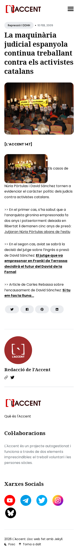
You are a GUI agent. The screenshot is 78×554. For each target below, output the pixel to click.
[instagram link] (58, 500)
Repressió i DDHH (19, 25)
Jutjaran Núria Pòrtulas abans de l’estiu (37, 231)
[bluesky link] (10, 513)
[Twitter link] (12, 377)
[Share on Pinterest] (42, 309)
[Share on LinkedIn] (57, 309)
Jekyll (58, 539)
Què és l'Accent (17, 416)
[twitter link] (42, 500)
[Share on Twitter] (12, 309)
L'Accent (19, 539)
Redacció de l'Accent (27, 370)
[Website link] (6, 377)
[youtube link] (10, 500)
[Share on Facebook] (27, 309)
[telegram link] (26, 500)
